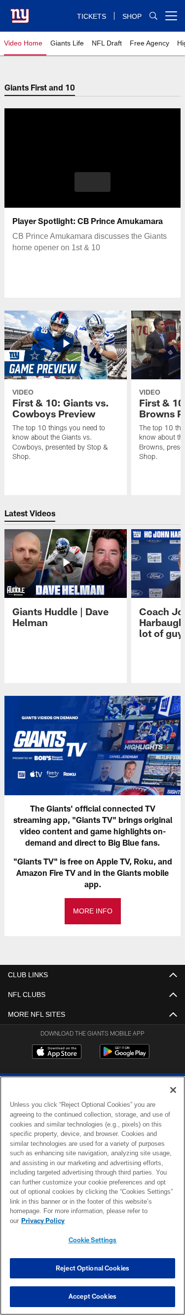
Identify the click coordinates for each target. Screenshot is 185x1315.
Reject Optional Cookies (92, 1268)
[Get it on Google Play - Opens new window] (124, 1056)
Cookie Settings (93, 1240)
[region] (92, 1200)
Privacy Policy (119, 1220)
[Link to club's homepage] (20, 12)
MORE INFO (93, 911)
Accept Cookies (92, 1296)
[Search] (153, 16)
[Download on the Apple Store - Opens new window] (57, 1052)
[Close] (173, 1100)
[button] (92, 182)
